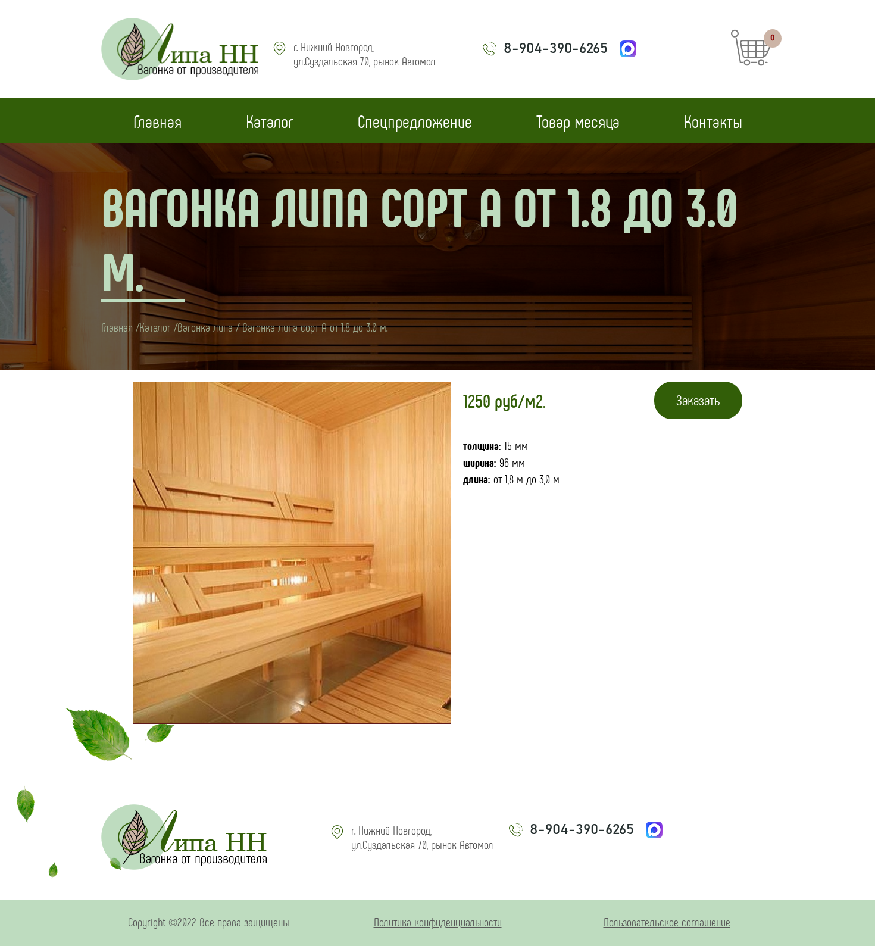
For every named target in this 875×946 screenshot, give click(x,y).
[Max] (628, 48)
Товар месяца (578, 121)
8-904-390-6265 (556, 49)
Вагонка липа (205, 327)
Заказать (698, 399)
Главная (157, 121)
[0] (751, 61)
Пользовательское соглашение (667, 921)
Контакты (713, 121)
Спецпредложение (415, 121)
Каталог (269, 121)
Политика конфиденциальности (438, 921)
